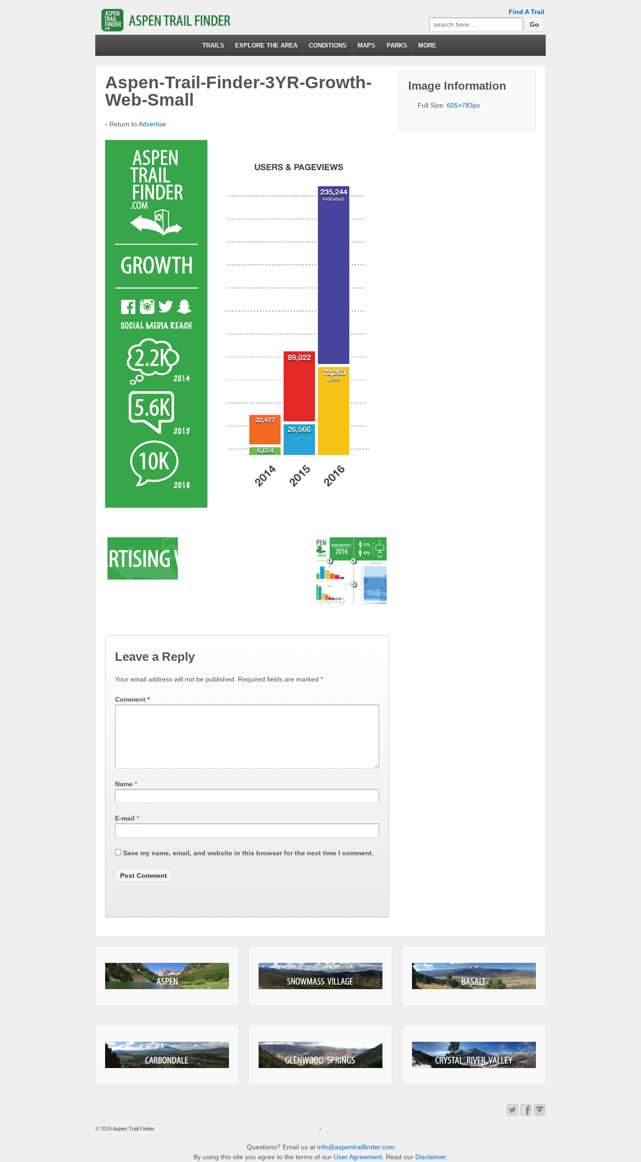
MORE (427, 45)
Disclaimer (430, 1157)
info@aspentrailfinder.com (356, 1147)
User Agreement (358, 1157)
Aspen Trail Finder (133, 1128)
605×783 (460, 105)
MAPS (366, 45)
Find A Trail (526, 11)
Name (124, 784)
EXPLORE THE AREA (266, 45)
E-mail (125, 818)
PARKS (397, 45)
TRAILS (213, 45)
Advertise (152, 124)
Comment (132, 699)
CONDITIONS (328, 45)
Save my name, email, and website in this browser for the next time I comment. (248, 853)
